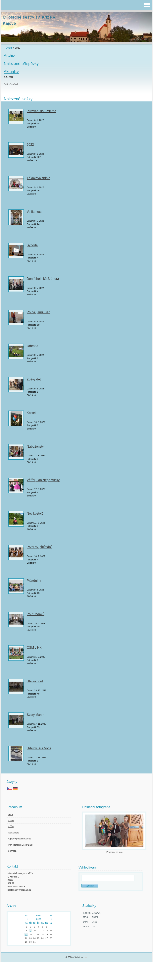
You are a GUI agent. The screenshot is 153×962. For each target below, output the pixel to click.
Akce (10, 814)
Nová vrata (13, 832)
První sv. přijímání (39, 547)
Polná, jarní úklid (38, 312)
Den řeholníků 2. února (43, 278)
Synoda (32, 245)
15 (26, 934)
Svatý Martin (35, 714)
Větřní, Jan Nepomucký (43, 480)
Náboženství (35, 446)
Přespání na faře (114, 852)
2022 (30, 144)
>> (51, 915)
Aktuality (11, 71)
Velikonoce (34, 211)
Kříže (11, 826)
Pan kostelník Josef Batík (20, 845)
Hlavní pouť (35, 681)
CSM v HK (34, 647)
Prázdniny (34, 580)
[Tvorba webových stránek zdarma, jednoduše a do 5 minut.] (86, 957)
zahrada (32, 346)
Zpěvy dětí (34, 379)
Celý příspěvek (11, 84)
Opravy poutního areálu (19, 838)
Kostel (31, 413)
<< (26, 915)
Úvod (9, 47)
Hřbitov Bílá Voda (39, 748)
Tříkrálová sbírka (38, 178)
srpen (38, 915)
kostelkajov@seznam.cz (19, 890)
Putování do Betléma (41, 111)
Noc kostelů (35, 513)
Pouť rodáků (35, 614)
